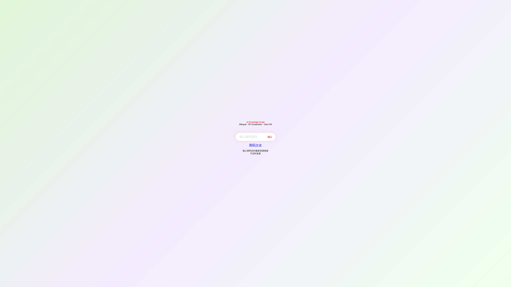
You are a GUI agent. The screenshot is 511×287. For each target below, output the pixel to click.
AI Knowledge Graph (256, 122)
